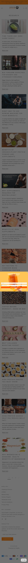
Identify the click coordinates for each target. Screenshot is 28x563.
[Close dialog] (27, 272)
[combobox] (2, 285)
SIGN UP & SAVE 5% (14, 287)
